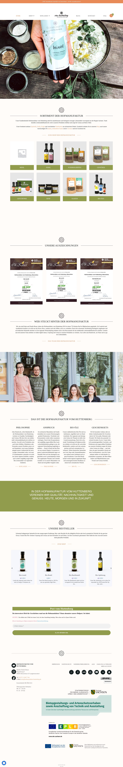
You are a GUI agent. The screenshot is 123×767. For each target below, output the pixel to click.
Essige (43, 126)
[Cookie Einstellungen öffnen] (4, 763)
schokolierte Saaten (57, 128)
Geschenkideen (100, 464)
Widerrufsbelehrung (82, 664)
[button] (111, 568)
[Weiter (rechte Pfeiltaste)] (62, 766)
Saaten (49, 128)
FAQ (104, 16)
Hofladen (44, 16)
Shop (31, 16)
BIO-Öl (74, 466)
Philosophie (48, 466)
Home (18, 16)
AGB (93, 664)
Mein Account (106, 666)
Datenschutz (66, 664)
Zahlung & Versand (104, 664)
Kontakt (91, 16)
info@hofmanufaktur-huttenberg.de (31, 679)
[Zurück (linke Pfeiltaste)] (60, 766)
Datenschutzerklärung (42, 621)
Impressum (56, 664)
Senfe (38, 126)
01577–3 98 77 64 (24, 677)
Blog (78, 16)
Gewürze (69, 128)
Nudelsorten (58, 126)
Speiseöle (33, 126)
